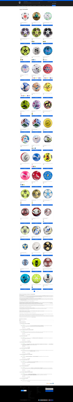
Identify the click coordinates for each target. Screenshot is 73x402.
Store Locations (25, 1)
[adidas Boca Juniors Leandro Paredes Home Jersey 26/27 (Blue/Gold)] (34, 78)
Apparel (43, 5)
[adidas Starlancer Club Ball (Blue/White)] (32, 287)
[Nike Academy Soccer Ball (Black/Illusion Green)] (32, 59)
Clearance (53, 5)
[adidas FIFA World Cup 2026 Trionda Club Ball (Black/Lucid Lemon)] (32, 114)
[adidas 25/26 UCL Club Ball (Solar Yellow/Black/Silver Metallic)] (32, 203)
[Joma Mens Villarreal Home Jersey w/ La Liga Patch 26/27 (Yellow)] (36, 78)
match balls (44, 295)
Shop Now (25, 25)
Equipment (34, 5)
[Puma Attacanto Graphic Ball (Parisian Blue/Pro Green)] (33, 166)
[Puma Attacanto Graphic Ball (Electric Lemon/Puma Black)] (35, 166)
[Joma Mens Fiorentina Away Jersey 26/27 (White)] (37, 78)
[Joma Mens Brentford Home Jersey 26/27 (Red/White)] (33, 78)
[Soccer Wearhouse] (20, 2)
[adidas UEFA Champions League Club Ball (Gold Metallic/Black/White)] (21, 203)
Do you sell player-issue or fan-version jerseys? (26, 354)
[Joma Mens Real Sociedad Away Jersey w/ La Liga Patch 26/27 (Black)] (40, 78)
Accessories (39, 5)
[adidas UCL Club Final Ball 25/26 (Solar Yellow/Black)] (33, 41)
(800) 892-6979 (54, 1)
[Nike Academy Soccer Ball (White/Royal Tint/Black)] (35, 59)
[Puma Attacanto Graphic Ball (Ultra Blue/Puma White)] (21, 184)
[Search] (39, 3)
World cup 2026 (48, 5)
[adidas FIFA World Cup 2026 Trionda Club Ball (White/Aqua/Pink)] (21, 114)
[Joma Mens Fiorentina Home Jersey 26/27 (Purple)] (39, 78)
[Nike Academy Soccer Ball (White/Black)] (45, 59)
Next (37, 291)
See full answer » (23, 327)
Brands (31, 5)
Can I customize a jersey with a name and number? (27, 329)
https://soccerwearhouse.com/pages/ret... (39, 325)
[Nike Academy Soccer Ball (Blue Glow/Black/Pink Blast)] (33, 59)
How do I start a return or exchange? (25, 323)
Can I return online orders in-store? (25, 359)
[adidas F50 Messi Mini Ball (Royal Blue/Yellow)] (43, 221)
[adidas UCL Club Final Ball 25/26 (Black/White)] (32, 41)
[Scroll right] (52, 78)
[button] (28, 328)
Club (27, 5)
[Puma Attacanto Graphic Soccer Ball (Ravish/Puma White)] (32, 166)
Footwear (18, 5)
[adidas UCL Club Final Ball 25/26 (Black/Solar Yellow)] (43, 41)
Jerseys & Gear (24, 5)
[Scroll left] (43, 78)
